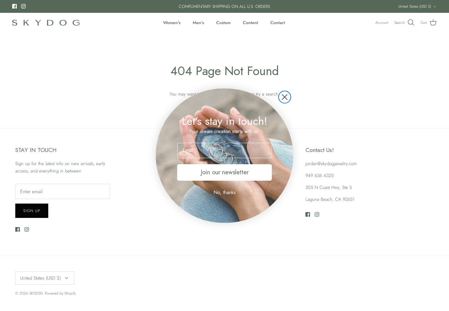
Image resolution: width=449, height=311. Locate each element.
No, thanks (225, 192)
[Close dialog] (285, 97)
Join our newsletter (225, 172)
